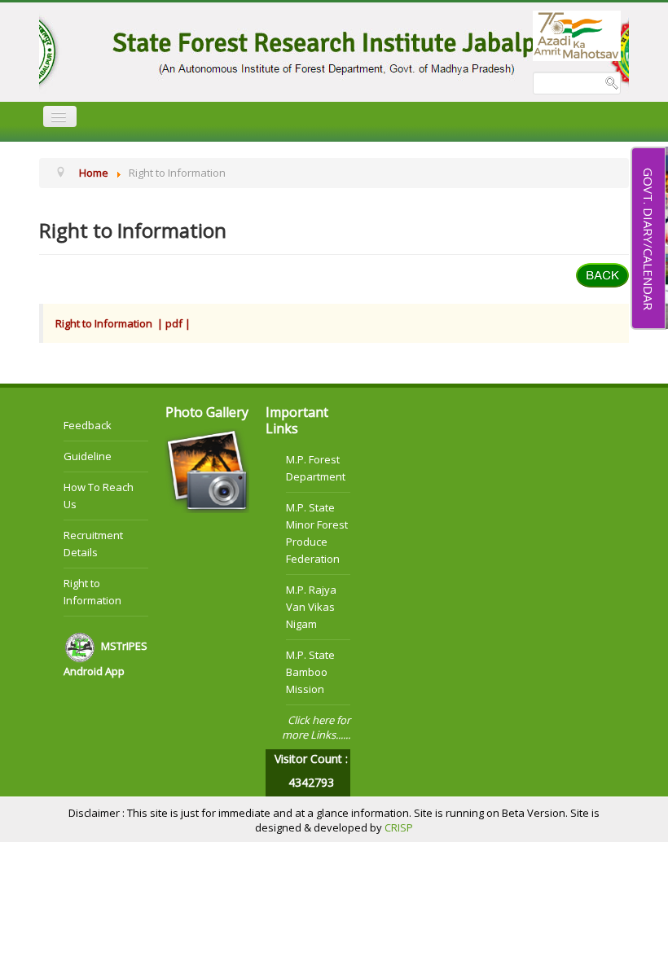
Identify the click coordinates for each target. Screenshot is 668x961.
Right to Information (92, 592)
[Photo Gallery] (207, 469)
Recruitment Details (93, 543)
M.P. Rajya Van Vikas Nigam (311, 606)
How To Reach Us (99, 495)
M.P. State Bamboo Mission (310, 671)
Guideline (88, 456)
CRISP (399, 827)
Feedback (88, 425)
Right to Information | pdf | (124, 323)
